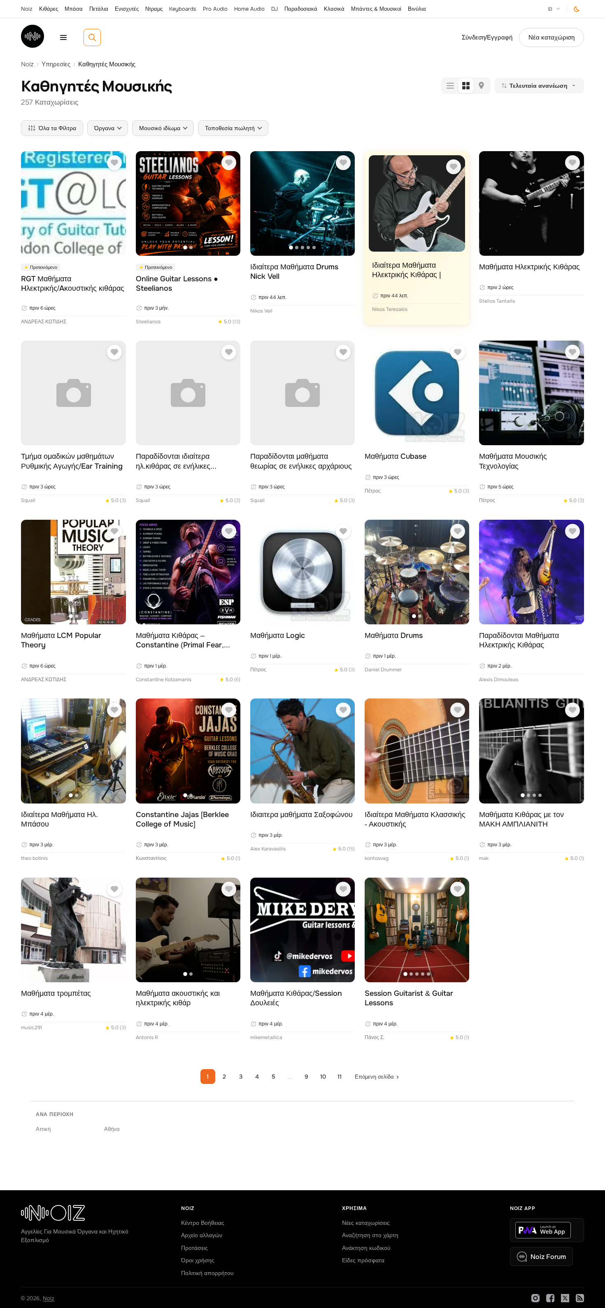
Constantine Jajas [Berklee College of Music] (182, 819)
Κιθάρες (48, 8)
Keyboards (182, 8)
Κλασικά (334, 8)
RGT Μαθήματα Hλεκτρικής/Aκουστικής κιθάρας (72, 283)
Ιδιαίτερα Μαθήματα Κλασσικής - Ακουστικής (415, 819)
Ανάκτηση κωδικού (366, 1248)
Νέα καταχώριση (551, 37)
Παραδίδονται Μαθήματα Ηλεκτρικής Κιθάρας (519, 640)
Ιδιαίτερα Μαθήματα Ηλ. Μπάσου (59, 819)
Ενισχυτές (127, 8)
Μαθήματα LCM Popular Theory (61, 640)
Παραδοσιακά (300, 8)
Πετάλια (98, 8)
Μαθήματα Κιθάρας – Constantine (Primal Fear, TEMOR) (180, 640)
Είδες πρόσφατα (363, 1260)
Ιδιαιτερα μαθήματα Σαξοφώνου (301, 814)
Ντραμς (154, 8)
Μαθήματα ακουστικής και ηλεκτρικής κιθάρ (178, 998)
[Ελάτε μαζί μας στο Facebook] (550, 1298)
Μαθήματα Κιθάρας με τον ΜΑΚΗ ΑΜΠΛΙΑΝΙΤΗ (521, 819)
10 (323, 1076)
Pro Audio (215, 8)
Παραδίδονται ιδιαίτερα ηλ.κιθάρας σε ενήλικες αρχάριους (173, 461)
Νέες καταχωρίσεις (366, 1222)
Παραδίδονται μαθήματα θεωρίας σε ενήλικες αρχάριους (301, 461)
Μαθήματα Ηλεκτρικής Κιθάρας (529, 266)
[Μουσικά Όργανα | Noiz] (32, 45)
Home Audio (249, 8)
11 (339, 1076)
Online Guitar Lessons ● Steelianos (177, 283)
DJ (274, 8)
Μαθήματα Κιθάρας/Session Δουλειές (296, 998)
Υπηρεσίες (56, 64)
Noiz (27, 8)
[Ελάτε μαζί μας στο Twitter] (565, 1298)
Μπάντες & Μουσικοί (376, 8)
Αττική (43, 1129)
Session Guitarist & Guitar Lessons (409, 998)
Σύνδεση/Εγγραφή (487, 37)
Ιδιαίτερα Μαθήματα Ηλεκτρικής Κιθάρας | (406, 270)
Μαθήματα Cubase (395, 456)
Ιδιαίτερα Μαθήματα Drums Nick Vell (294, 271)
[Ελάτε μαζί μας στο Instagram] (535, 1298)
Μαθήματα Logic (277, 635)
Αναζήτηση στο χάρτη (370, 1235)
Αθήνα (112, 1129)
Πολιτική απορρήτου (207, 1273)
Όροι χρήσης (197, 1260)
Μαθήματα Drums (394, 635)
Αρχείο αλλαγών (201, 1235)
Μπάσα (74, 8)
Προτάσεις (194, 1248)
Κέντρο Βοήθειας (202, 1222)
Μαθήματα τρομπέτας (56, 993)
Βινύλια (417, 8)
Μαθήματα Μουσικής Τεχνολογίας (513, 461)
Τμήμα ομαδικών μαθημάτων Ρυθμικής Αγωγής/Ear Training (72, 461)
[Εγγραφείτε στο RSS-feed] (580, 1298)
